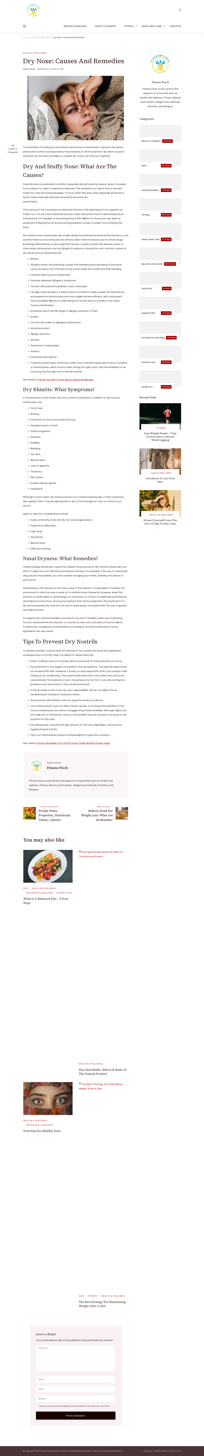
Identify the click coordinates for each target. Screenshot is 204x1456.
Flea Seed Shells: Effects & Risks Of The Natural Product (102, 1072)
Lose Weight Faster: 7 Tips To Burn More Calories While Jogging (160, 437)
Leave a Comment (13, 150)
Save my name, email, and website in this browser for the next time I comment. (74, 1406)
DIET (26, 888)
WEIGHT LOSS (64, 893)
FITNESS (128, 26)
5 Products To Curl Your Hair (160, 480)
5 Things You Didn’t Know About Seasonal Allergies (64, 379)
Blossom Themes (92, 1451)
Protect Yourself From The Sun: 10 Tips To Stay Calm (160, 521)
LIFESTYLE (175, 26)
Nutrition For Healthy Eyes (42, 1131)
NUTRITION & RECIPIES (39, 893)
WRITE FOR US (161, 1451)
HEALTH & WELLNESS (75, 26)
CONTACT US (175, 1451)
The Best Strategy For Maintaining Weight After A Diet (102, 1304)
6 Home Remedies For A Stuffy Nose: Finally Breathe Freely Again (73, 743)
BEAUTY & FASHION (105, 26)
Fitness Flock (29, 69)
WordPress (117, 1451)
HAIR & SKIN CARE (151, 26)
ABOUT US (147, 1451)
